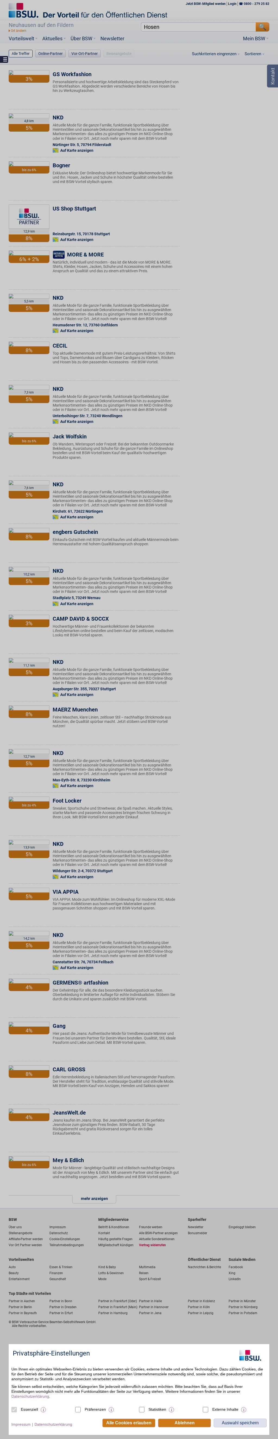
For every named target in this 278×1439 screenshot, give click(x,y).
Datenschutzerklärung (30, 1396)
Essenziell (29, 1409)
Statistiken (157, 1409)
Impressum (21, 1424)
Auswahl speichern (240, 1423)
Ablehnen (185, 1423)
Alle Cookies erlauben (128, 1423)
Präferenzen (95, 1409)
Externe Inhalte (225, 1409)
